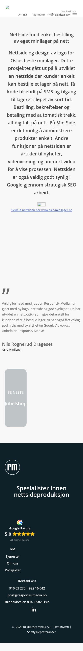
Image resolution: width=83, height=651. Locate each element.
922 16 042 (37, 588)
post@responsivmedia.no (27, 595)
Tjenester (13, 556)
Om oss (13, 563)
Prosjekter (13, 570)
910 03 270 (17, 588)
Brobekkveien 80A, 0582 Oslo (27, 602)
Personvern (61, 627)
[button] (75, 15)
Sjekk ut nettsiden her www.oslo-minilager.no (41, 210)
